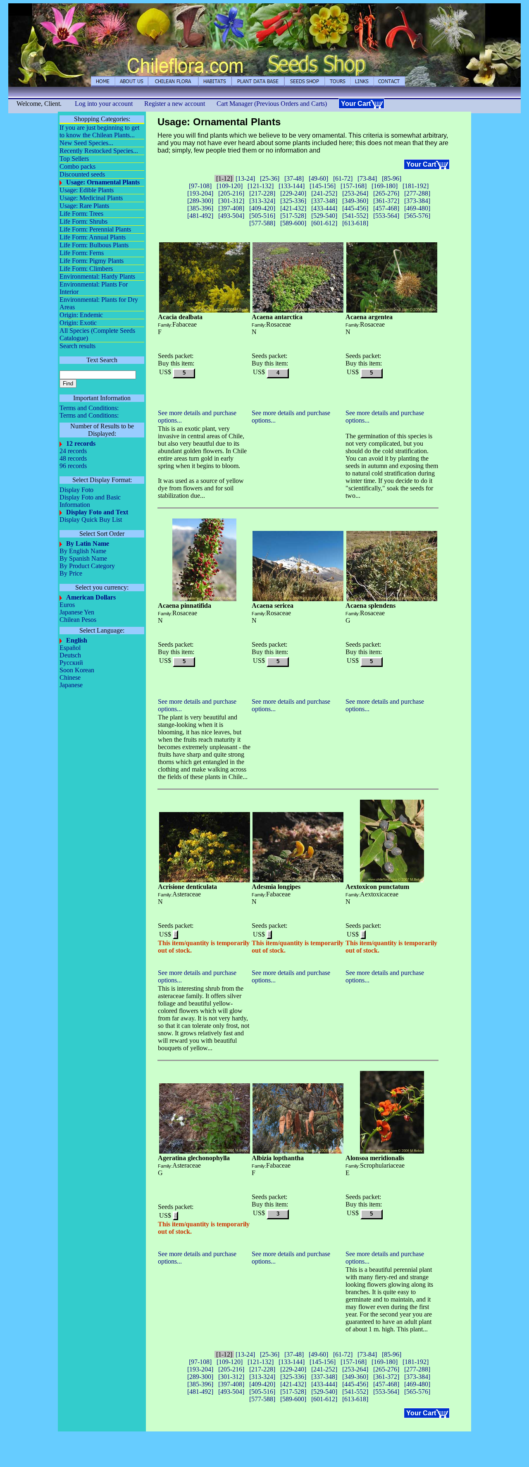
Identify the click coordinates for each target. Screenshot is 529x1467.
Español (70, 647)
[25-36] (269, 178)
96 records (73, 465)
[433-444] (324, 208)
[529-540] (324, 215)
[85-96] (391, 178)
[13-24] (245, 178)
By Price (71, 573)
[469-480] (417, 208)
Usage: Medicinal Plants (91, 197)
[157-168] (353, 185)
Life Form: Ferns (82, 252)
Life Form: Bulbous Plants (94, 244)
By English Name (83, 550)
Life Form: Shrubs (83, 221)
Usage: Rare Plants (84, 205)
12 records (80, 443)
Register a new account (174, 103)
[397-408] (231, 208)
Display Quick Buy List (91, 519)
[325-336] (293, 200)
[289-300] (200, 200)
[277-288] (417, 193)
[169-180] (384, 185)
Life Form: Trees (81, 213)
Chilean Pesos (78, 619)
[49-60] (318, 178)
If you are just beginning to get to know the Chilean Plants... (99, 131)
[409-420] (262, 208)
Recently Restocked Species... (99, 150)
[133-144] (291, 185)
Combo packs (77, 166)
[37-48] (294, 178)
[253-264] (355, 193)
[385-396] (200, 208)
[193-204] (200, 193)
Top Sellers (74, 158)
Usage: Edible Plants (87, 190)
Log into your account (104, 103)
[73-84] (367, 178)
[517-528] (293, 215)
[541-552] (355, 215)
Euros (67, 604)
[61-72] (342, 178)
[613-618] (355, 223)
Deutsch (70, 655)
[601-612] (324, 223)
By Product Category (87, 565)
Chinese (70, 677)
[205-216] (231, 193)
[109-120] (229, 185)
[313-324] (262, 200)
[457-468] (386, 208)
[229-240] (293, 193)
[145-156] (322, 185)
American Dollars (91, 597)
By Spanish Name (83, 558)
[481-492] (200, 215)
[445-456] (355, 208)
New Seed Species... (86, 142)
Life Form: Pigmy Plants (92, 260)
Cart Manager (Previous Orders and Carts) (272, 103)
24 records (73, 450)
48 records (73, 458)
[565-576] (417, 215)
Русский (71, 662)
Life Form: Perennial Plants (95, 229)
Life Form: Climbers (86, 268)
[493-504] (231, 215)
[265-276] (386, 193)
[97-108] (200, 185)
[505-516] (262, 215)
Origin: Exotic (78, 322)
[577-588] (262, 223)
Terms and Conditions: (89, 407)
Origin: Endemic (81, 314)
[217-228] (262, 193)
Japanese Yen (77, 612)
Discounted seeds (82, 174)
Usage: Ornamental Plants (103, 182)
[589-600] (293, 223)
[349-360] (355, 200)
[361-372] (386, 200)
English (76, 640)
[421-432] (293, 208)
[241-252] (324, 193)
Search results (77, 345)
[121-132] (260, 185)
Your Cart (356, 103)
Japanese (71, 684)
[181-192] (415, 185)
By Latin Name (87, 543)
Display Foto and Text (97, 512)
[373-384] (417, 200)
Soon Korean (77, 670)
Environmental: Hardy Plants (97, 276)
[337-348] (324, 200)
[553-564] (386, 215)
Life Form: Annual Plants (93, 237)
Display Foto (76, 489)
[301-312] (231, 200)
